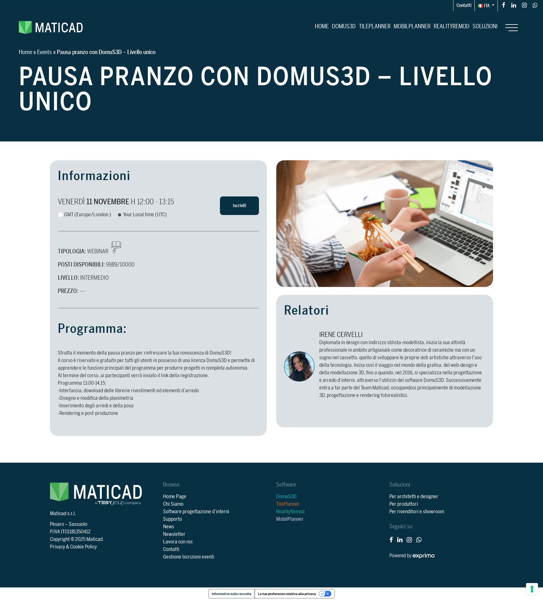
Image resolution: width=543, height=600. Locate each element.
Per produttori (403, 504)
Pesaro (57, 524)
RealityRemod (451, 26)
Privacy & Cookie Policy (73, 546)
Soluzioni (485, 26)
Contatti (464, 5)
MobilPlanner (412, 26)
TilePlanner (375, 26)
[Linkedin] (513, 5)
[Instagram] (524, 5)
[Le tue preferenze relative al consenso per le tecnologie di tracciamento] (532, 589)
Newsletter (174, 534)
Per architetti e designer (413, 496)
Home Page (174, 496)
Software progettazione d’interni (196, 511)
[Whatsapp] (535, 5)
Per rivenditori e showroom (416, 511)
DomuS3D (344, 26)
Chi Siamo (173, 504)
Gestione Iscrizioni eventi (188, 556)
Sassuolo (78, 524)
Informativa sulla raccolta (231, 594)
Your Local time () (145, 214)
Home (322, 26)
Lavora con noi (178, 541)
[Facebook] (503, 5)
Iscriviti (239, 206)
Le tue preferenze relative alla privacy (287, 594)
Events (44, 52)
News (168, 526)
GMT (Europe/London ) (87, 214)
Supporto (172, 519)
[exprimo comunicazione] (424, 555)
